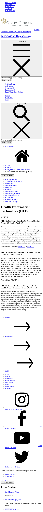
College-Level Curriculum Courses (17, 170)
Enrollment (9, 183)
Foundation (9, 382)
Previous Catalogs (11, 202)
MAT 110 (21, 247)
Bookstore (8, 378)
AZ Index (8, 9)
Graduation (9, 197)
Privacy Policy (10, 474)
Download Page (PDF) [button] (13, 500)
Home (7, 166)
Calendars (8, 388)
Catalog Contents (11, 179)
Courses (8, 168)
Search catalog (6, 78)
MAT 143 (30, 247)
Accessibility (9, 476)
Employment (9, 386)
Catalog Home (10, 11)
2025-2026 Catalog (12, 509)
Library (7, 384)
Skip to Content (10, 3)
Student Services (11, 185)
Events (7, 376)
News (7, 374)
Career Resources (11, 200)
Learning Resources (12, 195)
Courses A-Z (9, 7)
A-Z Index (9, 86)
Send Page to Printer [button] (12, 492)
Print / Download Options (14, 92)
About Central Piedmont (13, 181)
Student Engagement (12, 193)
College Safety (10, 380)
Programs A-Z (10, 5)
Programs (8, 187)
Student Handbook (11, 191)
